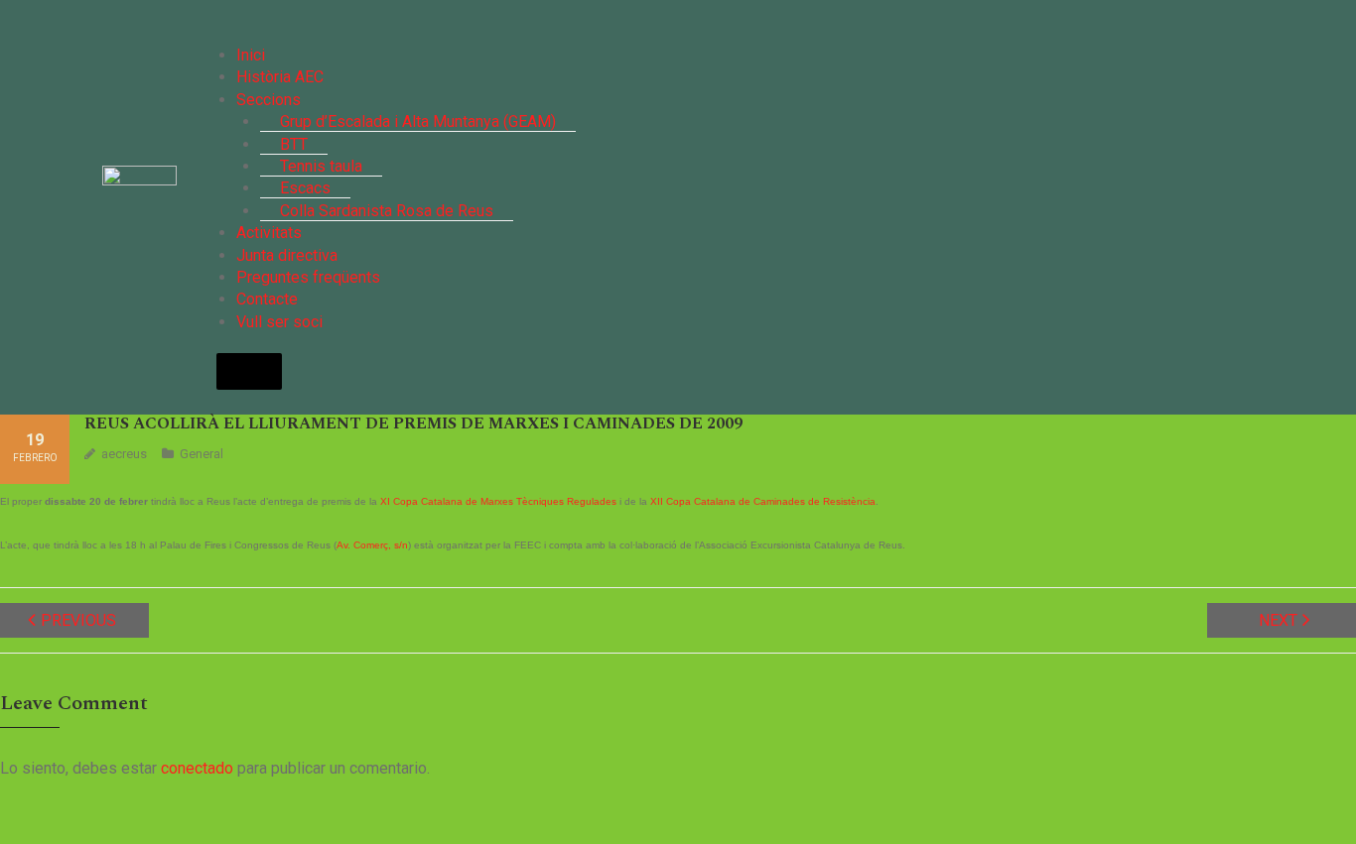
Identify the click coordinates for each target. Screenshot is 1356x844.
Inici (250, 55)
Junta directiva (287, 255)
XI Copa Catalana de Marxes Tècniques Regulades (498, 501)
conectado (197, 768)
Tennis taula (321, 166)
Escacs (305, 188)
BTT (294, 144)
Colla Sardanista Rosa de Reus (386, 210)
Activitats (269, 232)
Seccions (268, 99)
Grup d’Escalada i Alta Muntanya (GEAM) (418, 121)
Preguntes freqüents (308, 277)
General (201, 453)
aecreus (124, 453)
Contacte (267, 299)
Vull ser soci (279, 321)
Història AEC (280, 76)
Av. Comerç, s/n (372, 545)
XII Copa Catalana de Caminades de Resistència (763, 501)
